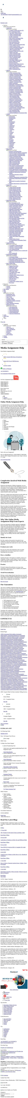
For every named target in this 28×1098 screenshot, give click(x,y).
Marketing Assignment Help (15, 160)
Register (3, 22)
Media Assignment (13, 83)
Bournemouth (12, 118)
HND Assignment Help (14, 163)
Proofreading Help (7, 1010)
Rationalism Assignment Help (9, 653)
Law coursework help (14, 249)
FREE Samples (6, 1020)
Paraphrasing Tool (10, 294)
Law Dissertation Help (14, 219)
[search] (1, 10)
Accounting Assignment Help (16, 166)
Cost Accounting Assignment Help (17, 154)
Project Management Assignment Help (18, 169)
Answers (8, 287)
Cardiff (10, 124)
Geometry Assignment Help (9, 681)
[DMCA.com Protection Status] (8, 1071)
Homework (8, 184)
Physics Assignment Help (15, 88)
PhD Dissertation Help (14, 222)
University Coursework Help (15, 248)
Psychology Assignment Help (16, 91)
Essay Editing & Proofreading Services (18, 258)
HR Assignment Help (14, 164)
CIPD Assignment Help (14, 49)
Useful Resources (5, 1016)
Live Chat (7, 1000)
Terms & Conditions (5, 1056)
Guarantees (8, 330)
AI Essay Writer (10, 298)
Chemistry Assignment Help (15, 75)
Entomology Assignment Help (10, 678)
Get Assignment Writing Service (8, 373)
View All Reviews (14, 989)
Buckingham (12, 121)
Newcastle (11, 147)
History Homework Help (15, 197)
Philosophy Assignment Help (15, 100)
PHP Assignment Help (13, 688)
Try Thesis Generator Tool (9, 789)
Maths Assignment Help (14, 102)
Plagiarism (7, 992)
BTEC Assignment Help (14, 69)
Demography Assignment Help (10, 669)
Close (11, 343)
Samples (8, 286)
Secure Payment (4, 1054)
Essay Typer (9, 296)
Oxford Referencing (13, 312)
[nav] (3, 321)
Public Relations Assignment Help (13, 645)
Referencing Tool (10, 304)
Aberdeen (11, 145)
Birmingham (12, 116)
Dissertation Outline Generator (13, 300)
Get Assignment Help (5, 459)
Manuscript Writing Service (15, 65)
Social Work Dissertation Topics (16, 214)
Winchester (11, 143)
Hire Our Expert (4, 581)
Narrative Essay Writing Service (16, 275)
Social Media (4, 1050)
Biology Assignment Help (15, 109)
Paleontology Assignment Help (10, 649)
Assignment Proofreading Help (16, 260)
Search (5, 343)
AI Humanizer (9, 302)
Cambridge (11, 123)
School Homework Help (14, 194)
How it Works (9, 334)
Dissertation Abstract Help (15, 232)
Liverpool (11, 132)
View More (3, 876)
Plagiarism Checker (10, 295)
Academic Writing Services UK (16, 30)
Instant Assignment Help (14, 54)
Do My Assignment (13, 36)
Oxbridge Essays (13, 276)
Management (9, 148)
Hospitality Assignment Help (15, 168)
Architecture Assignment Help (16, 92)
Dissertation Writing (10, 200)
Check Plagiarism (7, 759)
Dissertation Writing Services (10, 1005)
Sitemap (2, 1059)
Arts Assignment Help (14, 96)
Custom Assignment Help (15, 35)
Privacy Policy (13, 1057)
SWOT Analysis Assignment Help (17, 44)
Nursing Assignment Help (15, 87)
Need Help (3, 1039)
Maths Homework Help (14, 192)
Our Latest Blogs (7, 1018)
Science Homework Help (15, 195)
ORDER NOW (4, 733)
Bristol (10, 120)
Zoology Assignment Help (15, 101)
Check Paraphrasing (8, 752)
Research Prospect (13, 62)
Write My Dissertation (14, 217)
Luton (10, 134)
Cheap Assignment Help (14, 57)
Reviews (8, 332)
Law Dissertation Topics (14, 208)
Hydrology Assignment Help (15, 651)
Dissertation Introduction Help (16, 231)
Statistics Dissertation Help (15, 215)
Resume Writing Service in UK (16, 51)
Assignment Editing (13, 257)
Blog (4, 290)
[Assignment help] (14, 21)
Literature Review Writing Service (17, 224)
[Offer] (2, 724)
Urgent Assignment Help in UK (16, 47)
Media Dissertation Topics (15, 212)
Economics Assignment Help (15, 106)
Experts (5, 1022)
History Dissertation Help (15, 233)
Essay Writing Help (10, 263)
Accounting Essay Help (14, 272)
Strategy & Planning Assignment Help (11, 644)
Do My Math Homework (15, 199)
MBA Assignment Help (14, 161)
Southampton (12, 142)
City (2, 1026)
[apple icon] (3, 1047)
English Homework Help (15, 188)
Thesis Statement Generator (12, 303)
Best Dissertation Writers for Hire (16, 218)
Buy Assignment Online (14, 31)
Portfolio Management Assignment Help (18, 183)
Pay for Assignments (14, 40)
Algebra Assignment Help (15, 105)
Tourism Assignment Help (15, 98)
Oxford (10, 138)
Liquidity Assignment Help (15, 82)
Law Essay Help (13, 268)
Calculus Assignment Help (15, 103)
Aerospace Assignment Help (14, 675)
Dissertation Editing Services (15, 259)
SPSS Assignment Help (14, 111)
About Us (8, 327)
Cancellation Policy (5, 1057)
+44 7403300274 (4, 14)
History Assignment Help (15, 80)
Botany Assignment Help (14, 665)
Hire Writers (6, 289)
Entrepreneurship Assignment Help (17, 155)
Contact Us (8, 333)
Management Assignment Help (16, 159)
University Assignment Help (15, 48)
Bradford (11, 119)
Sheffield (11, 141)
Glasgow (11, 128)
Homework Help (7, 1014)
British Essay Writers (14, 277)
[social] (4, 1051)
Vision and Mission (10, 329)
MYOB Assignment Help (8, 679)
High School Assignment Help (16, 38)
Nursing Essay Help (13, 269)
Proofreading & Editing (11, 254)
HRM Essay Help (13, 267)
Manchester (11, 136)
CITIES (8, 114)
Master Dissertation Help (14, 221)
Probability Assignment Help (15, 89)
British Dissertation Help (14, 227)
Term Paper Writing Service (15, 60)
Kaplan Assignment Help (15, 39)
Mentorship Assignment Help (15, 84)
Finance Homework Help (15, 190)
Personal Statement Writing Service (17, 66)
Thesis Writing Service (14, 239)
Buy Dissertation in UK (14, 203)
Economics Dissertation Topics (16, 204)
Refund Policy (19, 1056)
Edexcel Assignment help (15, 76)
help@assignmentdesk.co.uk (15, 14)
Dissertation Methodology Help (16, 228)
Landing (5, 337)
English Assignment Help (15, 78)
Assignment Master (13, 58)
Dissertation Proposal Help (15, 223)
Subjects (8, 70)
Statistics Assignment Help (15, 94)
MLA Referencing (13, 308)
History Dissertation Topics (15, 206)
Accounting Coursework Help (16, 245)
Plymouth (11, 139)
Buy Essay (11, 282)
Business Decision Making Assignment (18, 152)
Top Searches (4, 1002)
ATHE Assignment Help (14, 73)
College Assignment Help (15, 34)
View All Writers (4, 723)
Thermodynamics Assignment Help (11, 658)
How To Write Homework (15, 191)
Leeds (10, 130)
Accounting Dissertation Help (16, 226)
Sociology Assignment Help (14, 663)
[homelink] (4, 396)
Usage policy (21, 1057)
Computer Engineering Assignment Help (17, 689)
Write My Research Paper (15, 56)
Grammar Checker (10, 299)
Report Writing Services (14, 61)
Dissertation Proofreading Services (17, 262)
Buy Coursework (13, 253)
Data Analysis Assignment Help (16, 165)
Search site (4, 341)
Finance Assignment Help (15, 156)
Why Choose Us (10, 328)
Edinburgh (11, 127)
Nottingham (12, 137)
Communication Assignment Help (17, 107)
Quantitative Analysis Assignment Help (18, 170)
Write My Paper (12, 278)
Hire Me (5, 701)
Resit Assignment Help (14, 42)
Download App (4, 1045)
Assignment (9, 27)
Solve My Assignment (14, 43)
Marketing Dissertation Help (15, 209)
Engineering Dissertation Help (16, 230)
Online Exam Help (13, 52)
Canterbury (11, 129)
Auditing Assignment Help (15, 74)
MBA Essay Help (13, 271)
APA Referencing (13, 307)
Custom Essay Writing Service (16, 281)
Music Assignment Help (14, 93)
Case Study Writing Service (15, 33)
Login (6, 22)
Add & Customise (4, 393)
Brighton (11, 146)
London (11, 133)
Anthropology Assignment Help (10, 671)
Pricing (5, 336)
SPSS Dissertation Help (14, 235)
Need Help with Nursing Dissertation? (18, 213)
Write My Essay (12, 273)
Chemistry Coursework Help (15, 246)
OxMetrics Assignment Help (9, 657)
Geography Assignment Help (15, 79)
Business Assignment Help (15, 151)
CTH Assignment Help (14, 97)
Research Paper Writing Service (16, 63)
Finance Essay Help (13, 266)
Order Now (3, 13)
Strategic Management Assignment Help (18, 177)
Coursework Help (10, 242)
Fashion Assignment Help (9, 654)
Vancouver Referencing (14, 313)
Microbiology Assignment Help (16, 85)
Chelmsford (12, 125)
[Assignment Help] (14, 8)
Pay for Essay (12, 280)
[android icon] (9, 1047)
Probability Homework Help (15, 196)
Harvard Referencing (14, 309)
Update (2, 1095)
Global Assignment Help (14, 53)
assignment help (19, 591)
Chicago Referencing (14, 311)
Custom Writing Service (14, 45)
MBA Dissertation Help (14, 210)
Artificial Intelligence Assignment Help (18, 112)
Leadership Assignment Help (15, 157)
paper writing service (14, 67)
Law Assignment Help (14, 110)
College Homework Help (15, 187)
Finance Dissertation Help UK (16, 205)
